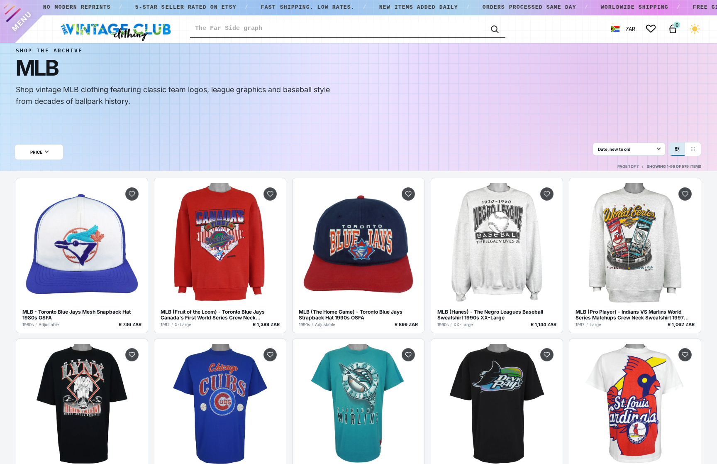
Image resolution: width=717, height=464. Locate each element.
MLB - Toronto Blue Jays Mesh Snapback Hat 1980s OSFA (76, 315)
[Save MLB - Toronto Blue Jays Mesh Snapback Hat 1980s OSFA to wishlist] (132, 194)
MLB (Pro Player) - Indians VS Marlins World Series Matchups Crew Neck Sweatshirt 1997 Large (630, 315)
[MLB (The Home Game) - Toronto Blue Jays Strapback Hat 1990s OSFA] (358, 244)
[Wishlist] (651, 29)
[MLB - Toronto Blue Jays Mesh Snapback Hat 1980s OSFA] (82, 244)
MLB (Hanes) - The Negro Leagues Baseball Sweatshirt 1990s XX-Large (490, 315)
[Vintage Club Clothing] (115, 29)
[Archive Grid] (677, 149)
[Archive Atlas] (693, 149)
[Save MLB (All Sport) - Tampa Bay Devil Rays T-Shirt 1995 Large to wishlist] (547, 354)
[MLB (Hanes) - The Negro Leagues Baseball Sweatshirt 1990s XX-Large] (497, 244)
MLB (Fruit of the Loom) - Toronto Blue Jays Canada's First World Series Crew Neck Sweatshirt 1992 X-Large (213, 315)
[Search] (494, 28)
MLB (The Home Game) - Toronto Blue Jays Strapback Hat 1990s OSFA (350, 315)
